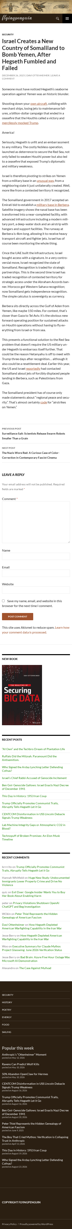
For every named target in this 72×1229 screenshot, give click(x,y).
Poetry (6, 1009)
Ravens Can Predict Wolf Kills (20, 1064)
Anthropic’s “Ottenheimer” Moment (24, 1054)
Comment (10, 499)
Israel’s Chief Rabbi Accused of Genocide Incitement (34, 778)
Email (6, 567)
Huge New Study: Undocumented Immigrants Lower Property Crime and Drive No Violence (36, 881)
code (43, 402)
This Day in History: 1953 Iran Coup (24, 796)
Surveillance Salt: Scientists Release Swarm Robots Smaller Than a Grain (33, 433)
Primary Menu (67, 18)
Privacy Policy (9, 1224)
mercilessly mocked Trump (20, 123)
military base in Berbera (52, 205)
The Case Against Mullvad (35, 968)
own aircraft (38, 103)
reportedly (33, 368)
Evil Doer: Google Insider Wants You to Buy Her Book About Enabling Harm (33, 893)
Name (6, 550)
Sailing (6, 1032)
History (7, 1002)
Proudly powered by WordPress (36, 1224)
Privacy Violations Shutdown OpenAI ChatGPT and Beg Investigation (30, 904)
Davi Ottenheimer (37, 75)
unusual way (45, 180)
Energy (7, 1017)
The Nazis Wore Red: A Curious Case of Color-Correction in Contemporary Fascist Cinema (30, 452)
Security (8, 34)
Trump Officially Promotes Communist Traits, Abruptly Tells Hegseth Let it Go (30, 804)
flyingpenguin (17, 17)
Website (8, 584)
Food (5, 1024)
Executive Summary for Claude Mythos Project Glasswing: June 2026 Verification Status (32, 948)
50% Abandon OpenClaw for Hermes (25, 1074)
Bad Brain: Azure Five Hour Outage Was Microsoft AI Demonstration (36, 958)
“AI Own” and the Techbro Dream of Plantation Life (33, 749)
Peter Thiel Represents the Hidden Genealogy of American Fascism (30, 915)
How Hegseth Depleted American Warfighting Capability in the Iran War (32, 926)
